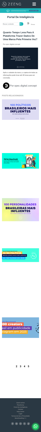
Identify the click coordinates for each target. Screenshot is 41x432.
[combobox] (11, 24)
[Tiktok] (28, 423)
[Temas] (28, 23)
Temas (33, 24)
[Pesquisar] (21, 24)
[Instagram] (20, 423)
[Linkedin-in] (16, 423)
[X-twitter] (24, 423)
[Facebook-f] (12, 423)
